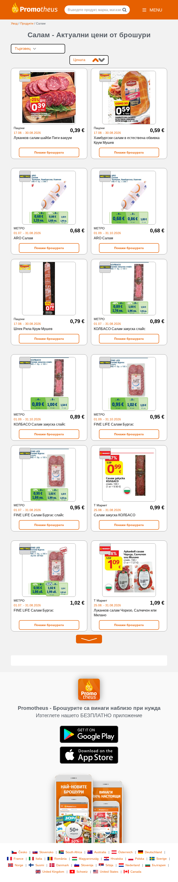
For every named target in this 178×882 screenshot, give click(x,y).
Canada (135, 871)
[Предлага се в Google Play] (89, 734)
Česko (22, 852)
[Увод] (35, 7)
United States (109, 871)
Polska (139, 858)
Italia (39, 858)
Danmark (62, 865)
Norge (19, 865)
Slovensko (46, 852)
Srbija (109, 865)
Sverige (161, 858)
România (60, 858)
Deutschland (153, 852)
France (18, 858)
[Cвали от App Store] (89, 755)
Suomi (39, 865)
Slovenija (87, 865)
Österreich (125, 852)
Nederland (132, 865)
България (159, 865)
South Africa (74, 852)
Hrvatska (117, 858)
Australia (100, 852)
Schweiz (82, 871)
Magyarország (89, 858)
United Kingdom (53, 871)
